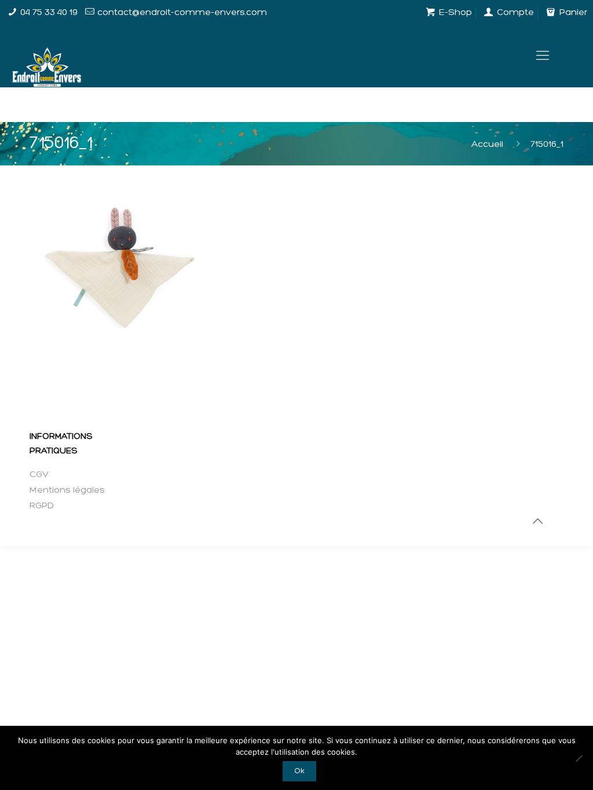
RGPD (42, 506)
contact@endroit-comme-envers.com (182, 12)
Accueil (487, 144)
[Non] (578, 758)
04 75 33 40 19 (49, 12)
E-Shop (454, 12)
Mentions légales (67, 490)
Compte (514, 12)
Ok (299, 771)
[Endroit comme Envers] (47, 56)
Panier (572, 12)
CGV (39, 474)
